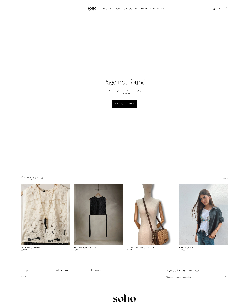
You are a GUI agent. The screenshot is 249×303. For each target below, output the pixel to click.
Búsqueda (25, 277)
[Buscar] (214, 9)
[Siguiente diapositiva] (65, 214)
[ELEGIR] (223, 240)
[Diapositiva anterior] (25, 214)
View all (225, 178)
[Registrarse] (225, 277)
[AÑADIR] (65, 240)
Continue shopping (124, 104)
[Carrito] (226, 9)
